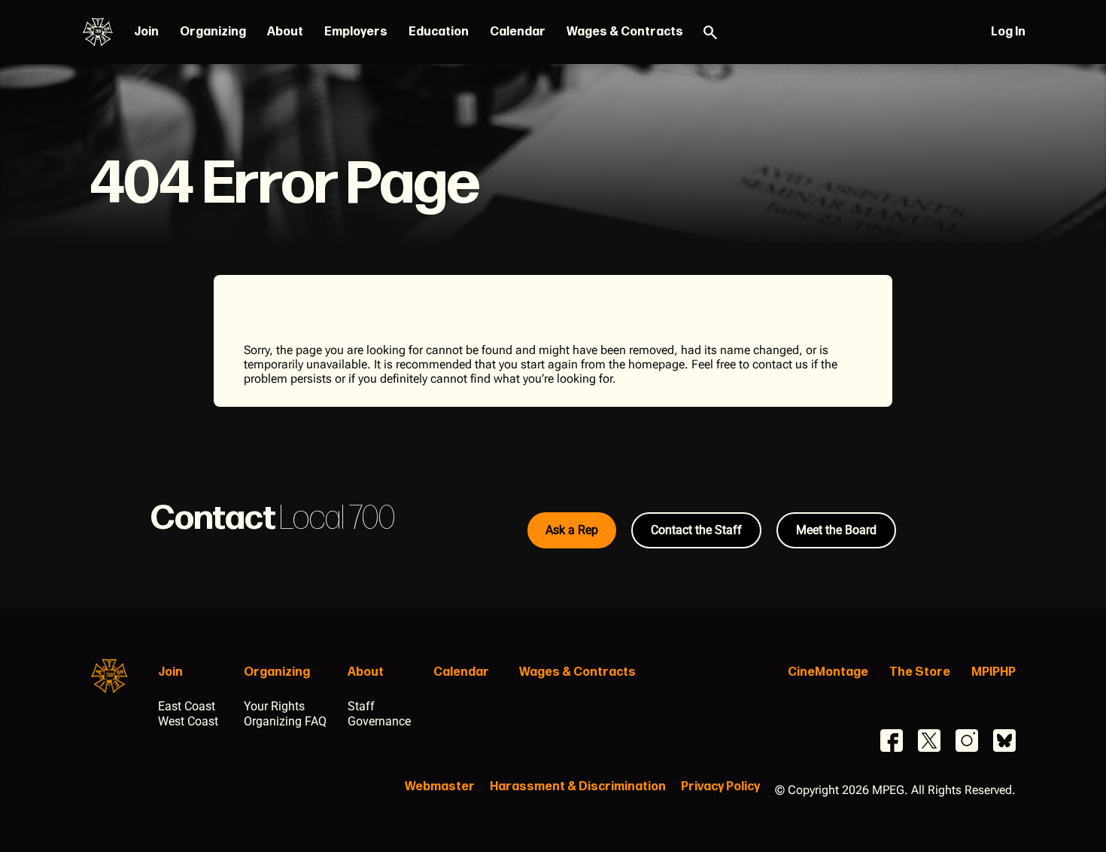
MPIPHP (993, 672)
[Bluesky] (1004, 740)
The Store (919, 672)
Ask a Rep (571, 530)
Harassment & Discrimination (578, 787)
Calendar (517, 32)
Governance (379, 721)
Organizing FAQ (285, 721)
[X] (929, 740)
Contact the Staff (696, 530)
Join (146, 32)
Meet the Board (836, 530)
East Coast (186, 706)
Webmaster (440, 787)
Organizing (213, 32)
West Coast (188, 721)
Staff (361, 706)
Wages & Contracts (625, 32)
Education (439, 32)
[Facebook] (891, 740)
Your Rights (274, 706)
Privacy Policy (720, 787)
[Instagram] (967, 740)
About (285, 32)
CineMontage (828, 672)
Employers (355, 32)
